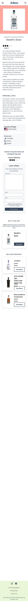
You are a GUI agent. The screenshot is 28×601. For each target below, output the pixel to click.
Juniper (9, 143)
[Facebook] (16, 584)
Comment (7, 173)
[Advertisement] (14, 328)
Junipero (17, 261)
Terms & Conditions (14, 587)
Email (6, 198)
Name (6, 192)
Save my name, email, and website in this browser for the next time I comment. (15, 204)
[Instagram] (12, 584)
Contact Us (14, 593)
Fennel (9, 141)
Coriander (10, 138)
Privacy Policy (14, 590)
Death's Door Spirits (14, 37)
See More (19, 269)
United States (12, 129)
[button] (2, 2)
